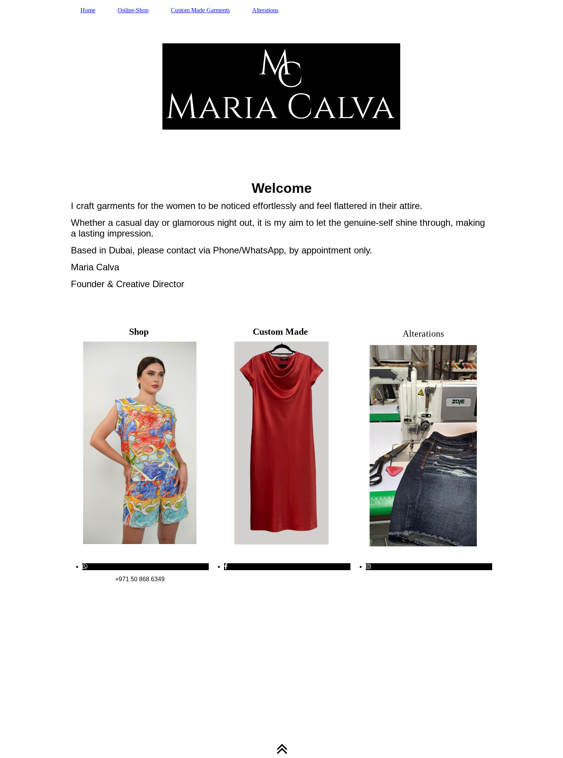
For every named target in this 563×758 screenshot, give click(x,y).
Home (87, 10)
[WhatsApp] (85, 566)
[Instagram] (368, 566)
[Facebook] (225, 566)
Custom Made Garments (200, 10)
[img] (281, 86)
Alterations (265, 10)
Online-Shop (133, 10)
